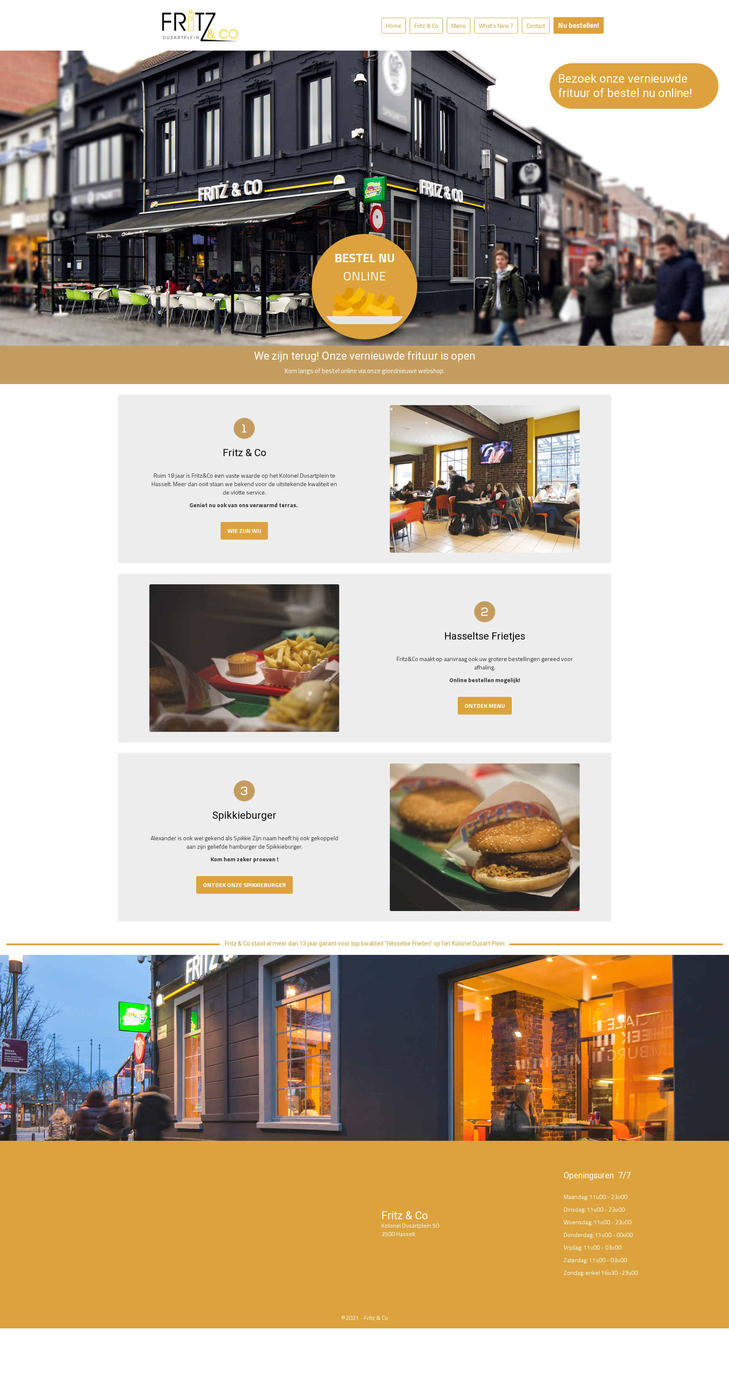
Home (393, 25)
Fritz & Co (426, 25)
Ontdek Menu (484, 705)
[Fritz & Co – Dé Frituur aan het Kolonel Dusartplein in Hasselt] (200, 25)
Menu (458, 25)
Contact (535, 25)
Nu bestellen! (578, 25)
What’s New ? (496, 25)
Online (365, 266)
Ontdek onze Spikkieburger (244, 884)
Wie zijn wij (244, 530)
